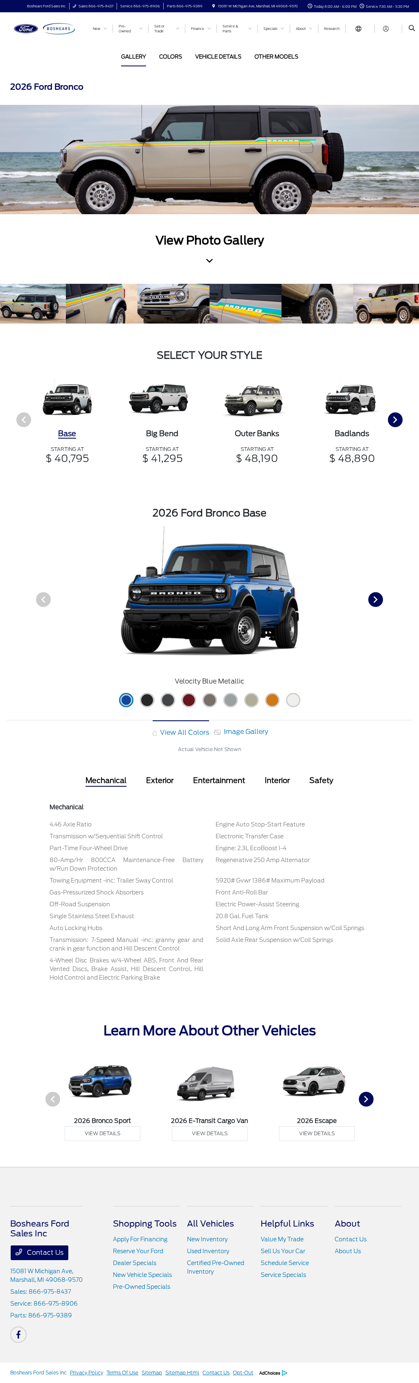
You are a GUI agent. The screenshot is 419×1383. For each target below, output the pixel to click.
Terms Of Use (122, 1372)
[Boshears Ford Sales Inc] (47, 28)
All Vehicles (210, 1224)
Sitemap (152, 1372)
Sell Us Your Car (283, 1251)
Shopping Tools (145, 1224)
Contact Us (44, 1252)
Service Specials (283, 1275)
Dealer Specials (134, 1263)
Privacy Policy (86, 1372)
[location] (213, 6)
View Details (102, 1133)
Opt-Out (243, 1372)
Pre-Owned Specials (141, 1286)
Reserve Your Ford (138, 1251)
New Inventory (207, 1239)
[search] (412, 29)
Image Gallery (245, 732)
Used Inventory (208, 1251)
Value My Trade (282, 1239)
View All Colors (183, 732)
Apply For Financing (140, 1239)
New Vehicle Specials (142, 1275)
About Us (348, 1251)
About (347, 1224)
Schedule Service (285, 1263)
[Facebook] (18, 1334)
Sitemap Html (182, 1372)
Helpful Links (287, 1224)
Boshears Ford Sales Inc (38, 1372)
